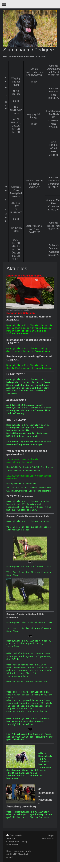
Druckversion (16, 835)
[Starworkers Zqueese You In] (30, 293)
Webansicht (48, 838)
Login (51, 835)
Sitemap (10, 838)
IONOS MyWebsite (19, 854)
